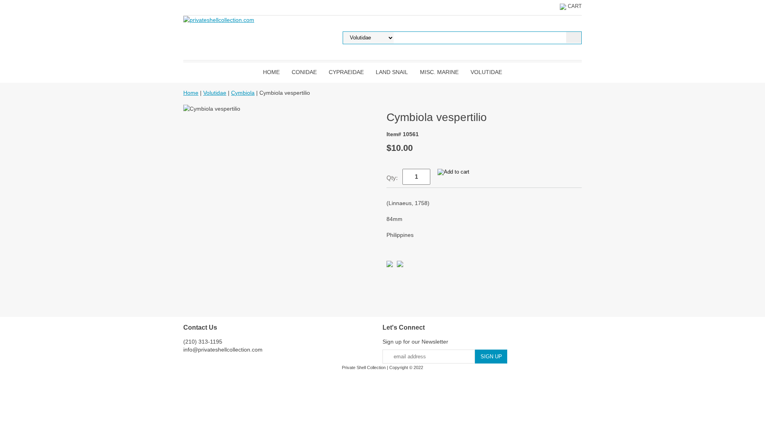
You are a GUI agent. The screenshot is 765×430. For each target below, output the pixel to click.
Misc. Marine (439, 72)
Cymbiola (243, 93)
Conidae (304, 72)
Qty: (392, 177)
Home (271, 72)
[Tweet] (389, 265)
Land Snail (392, 72)
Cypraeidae (346, 72)
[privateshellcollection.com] (218, 19)
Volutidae (486, 72)
